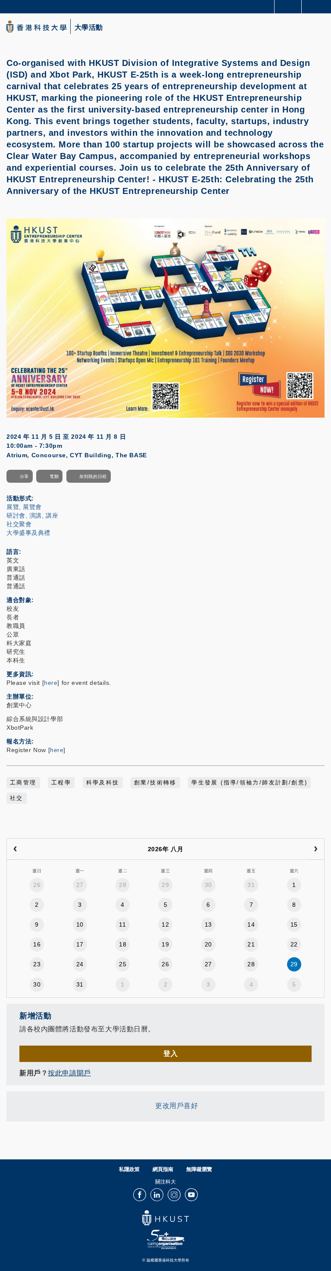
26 (37, 884)
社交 (16, 798)
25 (122, 964)
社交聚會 (18, 524)
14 (251, 924)
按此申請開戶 (69, 1073)
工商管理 (23, 783)
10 (80, 924)
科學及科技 (102, 783)
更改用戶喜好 (176, 1106)
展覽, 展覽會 (24, 506)
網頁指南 (163, 1169)
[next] (315, 849)
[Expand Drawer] (288, 6)
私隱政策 (129, 1169)
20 (208, 944)
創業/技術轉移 (155, 783)
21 (251, 944)
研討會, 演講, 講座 (32, 515)
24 (80, 964)
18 (122, 944)
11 (122, 924)
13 (208, 924)
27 (80, 884)
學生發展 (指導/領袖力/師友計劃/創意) (249, 783)
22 (294, 944)
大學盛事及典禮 (28, 532)
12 (165, 924)
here (50, 682)
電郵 (54, 476)
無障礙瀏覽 (199, 1169)
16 (37, 944)
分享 (24, 476)
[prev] (15, 849)
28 (122, 884)
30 (208, 884)
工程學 (61, 783)
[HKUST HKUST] (36, 26)
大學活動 (89, 27)
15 (294, 924)
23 (37, 964)
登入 (170, 1053)
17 (80, 944)
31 (251, 884)
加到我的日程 (92, 476)
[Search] (318, 6)
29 (165, 884)
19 (165, 944)
